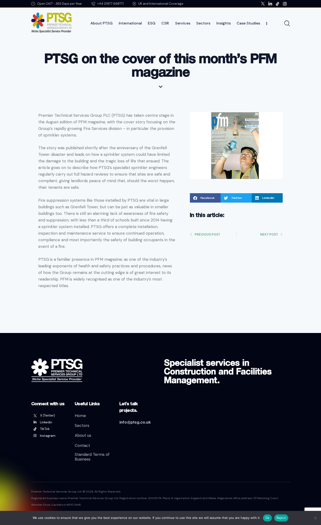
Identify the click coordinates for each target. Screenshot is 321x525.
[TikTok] (49, 428)
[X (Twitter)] (49, 415)
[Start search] (287, 23)
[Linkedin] (49, 422)
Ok (267, 518)
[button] (205, 198)
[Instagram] (49, 435)
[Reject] (315, 518)
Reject (281, 518)
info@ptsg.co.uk (135, 422)
